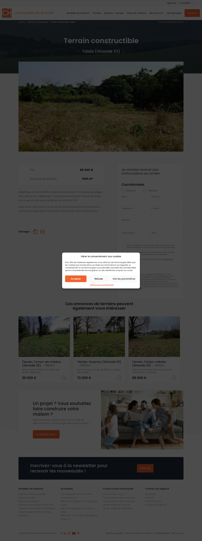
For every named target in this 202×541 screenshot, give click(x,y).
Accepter (76, 278)
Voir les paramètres (124, 278)
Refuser (98, 278)
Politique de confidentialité (102, 285)
